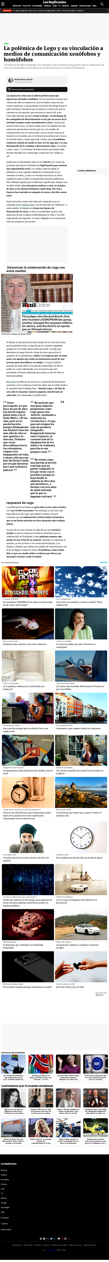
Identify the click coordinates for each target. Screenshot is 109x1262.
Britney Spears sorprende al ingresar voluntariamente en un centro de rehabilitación (41, 1143)
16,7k (54, 1241)
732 (68, 1241)
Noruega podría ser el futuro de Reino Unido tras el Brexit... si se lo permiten (41, 1080)
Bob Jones (11, 381)
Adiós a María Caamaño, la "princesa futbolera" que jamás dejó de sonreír (68, 1113)
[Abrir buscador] (101, 3)
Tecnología (85, 6)
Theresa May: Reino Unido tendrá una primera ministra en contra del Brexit (68, 1080)
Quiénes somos (17, 1247)
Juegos (74, 6)
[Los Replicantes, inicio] (54, 2)
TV (59, 6)
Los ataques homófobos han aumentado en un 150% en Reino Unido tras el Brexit (13, 1080)
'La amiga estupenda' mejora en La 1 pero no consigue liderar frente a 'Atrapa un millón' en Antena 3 (48, 11)
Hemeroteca (6, 1232)
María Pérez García (23, 79)
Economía (37, 6)
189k (47, 1241)
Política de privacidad (59, 1247)
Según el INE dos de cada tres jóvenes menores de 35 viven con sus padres (40, 1113)
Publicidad (37, 1247)
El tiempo (5, 1220)
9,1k (61, 1241)
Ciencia (47, 6)
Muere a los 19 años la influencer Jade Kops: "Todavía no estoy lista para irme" (13, 1113)
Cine (54, 6)
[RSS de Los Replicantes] (41, 1241)
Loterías (4, 1226)
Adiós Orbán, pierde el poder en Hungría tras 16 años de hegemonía (68, 1143)
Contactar (46, 1247)
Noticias (17, 6)
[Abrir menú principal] (2, 4)
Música (65, 6)
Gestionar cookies (90, 1247)
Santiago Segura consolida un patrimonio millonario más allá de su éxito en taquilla (96, 1113)
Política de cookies (75, 1247)
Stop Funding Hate (25, 205)
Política (27, 6)
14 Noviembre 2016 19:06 (23, 82)
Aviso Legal (28, 1247)
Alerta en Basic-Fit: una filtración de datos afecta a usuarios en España (13, 1143)
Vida (94, 6)
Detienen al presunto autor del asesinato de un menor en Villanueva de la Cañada (95, 1143)
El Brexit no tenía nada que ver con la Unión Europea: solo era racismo (96, 1080)
